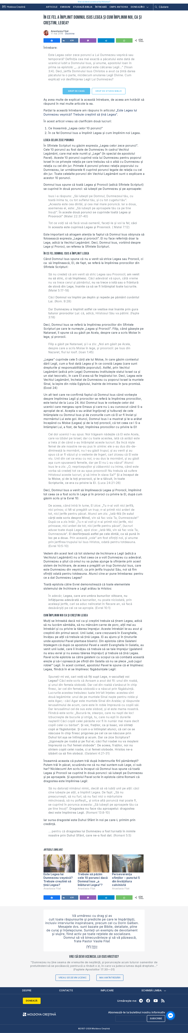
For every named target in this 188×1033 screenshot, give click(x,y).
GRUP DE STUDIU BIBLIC (108, 91)
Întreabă (101, 7)
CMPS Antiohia (119, 7)
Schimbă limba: (151, 990)
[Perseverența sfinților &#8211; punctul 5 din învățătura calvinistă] (128, 863)
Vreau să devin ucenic (72, 977)
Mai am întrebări (109, 977)
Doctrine (69, 33)
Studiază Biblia (82, 7)
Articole (52, 7)
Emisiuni (65, 7)
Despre (27, 990)
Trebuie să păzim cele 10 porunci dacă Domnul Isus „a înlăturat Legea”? (93, 879)
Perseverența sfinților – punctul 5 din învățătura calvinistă (126, 879)
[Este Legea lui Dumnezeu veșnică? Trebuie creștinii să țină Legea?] (59, 863)
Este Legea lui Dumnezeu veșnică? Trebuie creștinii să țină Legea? (58, 879)
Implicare (107, 990)
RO (143, 7)
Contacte (66, 990)
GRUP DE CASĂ (76, 91)
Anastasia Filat (60, 31)
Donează (136, 7)
